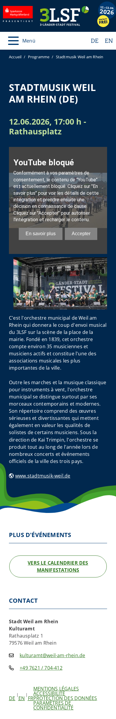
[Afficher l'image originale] (60, 283)
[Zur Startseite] (64, 16)
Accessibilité (49, 693)
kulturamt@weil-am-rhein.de (52, 655)
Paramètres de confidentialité (53, 705)
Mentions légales (56, 688)
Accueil (15, 56)
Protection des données (65, 698)
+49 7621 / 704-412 (41, 668)
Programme (39, 56)
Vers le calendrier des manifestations (58, 566)
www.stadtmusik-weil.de (42, 475)
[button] (12, 698)
